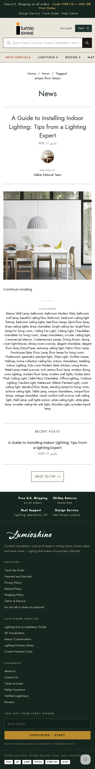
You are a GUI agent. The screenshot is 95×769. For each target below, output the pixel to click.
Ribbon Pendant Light (65, 383)
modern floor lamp (35, 374)
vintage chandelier (26, 395)
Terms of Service (14, 601)
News (46, 73)
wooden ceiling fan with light (31, 404)
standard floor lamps (35, 387)
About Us (9, 671)
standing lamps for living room (69, 387)
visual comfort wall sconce (56, 395)
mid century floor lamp (55, 370)
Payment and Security (18, 576)
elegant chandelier (68, 343)
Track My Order (14, 570)
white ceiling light (62, 400)
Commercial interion (19, 339)
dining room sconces (41, 343)
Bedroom (54, 318)
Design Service (29, 13)
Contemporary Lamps (47, 339)
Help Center (70, 13)
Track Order (50, 13)
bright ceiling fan (63, 326)
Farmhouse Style (21, 352)
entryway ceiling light (50, 348)
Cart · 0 (83, 28)
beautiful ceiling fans (33, 318)
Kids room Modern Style (43, 365)
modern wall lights (60, 374)
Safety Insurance (14, 690)
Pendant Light (27, 383)
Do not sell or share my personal (24, 607)
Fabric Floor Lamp (77, 348)
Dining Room (71, 339)
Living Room (79, 365)
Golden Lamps (79, 356)
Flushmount (13, 356)
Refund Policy (13, 589)
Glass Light (61, 356)
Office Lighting (69, 378)
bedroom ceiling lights (30, 322)
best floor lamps (56, 322)
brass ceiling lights (16, 326)
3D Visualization (14, 633)
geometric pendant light (37, 356)
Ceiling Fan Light (45, 331)
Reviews (9, 702)
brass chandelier (40, 326)
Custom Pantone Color (18, 651)
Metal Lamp (12, 370)
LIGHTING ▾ (48, 57)
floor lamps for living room (66, 352)
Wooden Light (60, 404)
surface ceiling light (18, 391)
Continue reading (17, 289)
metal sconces (30, 370)
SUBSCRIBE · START (47, 735)
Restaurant (44, 383)
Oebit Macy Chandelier (43, 378)
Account (66, 28)
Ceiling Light (65, 331)
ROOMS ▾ (73, 57)
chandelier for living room (21, 335)
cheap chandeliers (51, 335)
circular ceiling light (77, 335)
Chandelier (82, 331)
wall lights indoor (39, 400)
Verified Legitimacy (16, 696)
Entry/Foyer (28, 348)
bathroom (37, 313)
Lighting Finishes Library (19, 645)
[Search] (87, 43)
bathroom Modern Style (60, 313)
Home (32, 73)
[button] (47, 476)
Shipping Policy (14, 595)
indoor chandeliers (65, 361)
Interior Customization (17, 639)
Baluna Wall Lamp (17, 313)
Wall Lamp (19, 400)
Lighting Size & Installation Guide (25, 627)
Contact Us (11, 677)
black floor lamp (78, 322)
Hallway (10, 361)
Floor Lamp (40, 352)
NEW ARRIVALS (18, 57)
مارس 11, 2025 (47, 143)
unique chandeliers (60, 391)
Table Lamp (39, 391)
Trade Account (13, 683)
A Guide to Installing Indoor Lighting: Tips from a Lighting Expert (47, 126)
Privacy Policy (12, 583)
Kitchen (65, 365)
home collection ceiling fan (34, 361)
